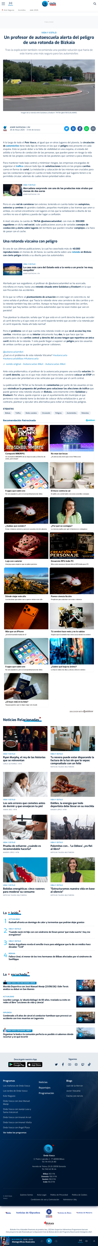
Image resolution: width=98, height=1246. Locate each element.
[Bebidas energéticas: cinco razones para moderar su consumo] (25, 869)
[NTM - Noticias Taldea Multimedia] (49, 1213)
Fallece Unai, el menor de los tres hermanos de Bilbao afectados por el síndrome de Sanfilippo (50, 958)
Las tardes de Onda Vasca (15, 1091)
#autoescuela (60, 355)
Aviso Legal (41, 1195)
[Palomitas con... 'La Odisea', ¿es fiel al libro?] (73, 827)
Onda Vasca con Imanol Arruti (17, 1117)
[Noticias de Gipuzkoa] (28, 1213)
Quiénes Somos (26, 1195)
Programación (46, 1093)
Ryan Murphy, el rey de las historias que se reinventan (24, 759)
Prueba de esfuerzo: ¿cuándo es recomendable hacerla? (22, 847)
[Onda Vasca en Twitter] (56, 1064)
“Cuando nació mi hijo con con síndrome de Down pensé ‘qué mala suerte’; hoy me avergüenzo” (49, 933)
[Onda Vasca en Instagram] (76, 1064)
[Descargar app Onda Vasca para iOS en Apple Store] (34, 1064)
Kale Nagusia (9, 1096)
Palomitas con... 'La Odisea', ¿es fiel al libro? (71, 847)
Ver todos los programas (14, 1132)
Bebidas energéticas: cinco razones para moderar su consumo (24, 890)
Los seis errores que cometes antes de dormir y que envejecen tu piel (24, 804)
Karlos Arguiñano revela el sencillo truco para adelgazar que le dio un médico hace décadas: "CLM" (50, 945)
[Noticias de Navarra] (84, 1213)
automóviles (12, 145)
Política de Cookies (79, 1195)
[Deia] (8, 1213)
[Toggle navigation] (3, 4)
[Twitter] (66, 128)
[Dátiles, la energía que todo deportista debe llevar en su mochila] (73, 784)
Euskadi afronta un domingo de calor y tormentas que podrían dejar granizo (46, 922)
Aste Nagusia (9, 10)
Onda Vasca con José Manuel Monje (16, 1102)
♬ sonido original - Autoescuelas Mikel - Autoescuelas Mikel (34, 364)
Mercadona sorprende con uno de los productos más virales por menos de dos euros (58, 190)
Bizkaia (12, 953)
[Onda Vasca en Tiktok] (89, 1064)
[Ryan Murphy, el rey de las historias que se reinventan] (25, 738)
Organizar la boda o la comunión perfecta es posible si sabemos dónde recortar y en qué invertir (38, 1035)
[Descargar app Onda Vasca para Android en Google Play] (17, 1064)
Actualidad (14, 919)
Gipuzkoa (7, 1012)
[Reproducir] (80, 987)
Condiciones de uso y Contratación (45, 1199)
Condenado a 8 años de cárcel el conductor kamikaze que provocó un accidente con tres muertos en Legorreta (37, 1017)
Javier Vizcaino (73, 1091)
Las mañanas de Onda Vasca (16, 1085)
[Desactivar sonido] (86, 1241)
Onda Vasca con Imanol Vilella (17, 1122)
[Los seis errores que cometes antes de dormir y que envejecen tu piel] (25, 784)
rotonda (76, 252)
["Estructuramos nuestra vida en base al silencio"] (73, 869)
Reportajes (44, 1087)
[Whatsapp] (86, 128)
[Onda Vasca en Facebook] (63, 1064)
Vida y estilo (29, 185)
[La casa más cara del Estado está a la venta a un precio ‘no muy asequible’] (12, 269)
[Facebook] (79, 128)
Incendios (22, 10)
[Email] (93, 128)
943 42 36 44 (50, 1169)
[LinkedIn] (73, 128)
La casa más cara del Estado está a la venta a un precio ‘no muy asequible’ (58, 269)
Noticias (43, 1082)
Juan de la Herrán (74, 1085)
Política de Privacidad (59, 1195)
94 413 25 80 (50, 1162)
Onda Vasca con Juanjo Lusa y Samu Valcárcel (17, 1111)
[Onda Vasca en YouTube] (69, 1064)
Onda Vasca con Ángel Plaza (16, 1127)
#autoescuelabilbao (13, 358)
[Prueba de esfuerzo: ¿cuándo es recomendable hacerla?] (25, 827)
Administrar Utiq (70, 1199)
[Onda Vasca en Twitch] (83, 1064)
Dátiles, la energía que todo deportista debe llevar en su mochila (72, 804)
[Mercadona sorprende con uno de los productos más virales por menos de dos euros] (12, 190)
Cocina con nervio (74, 1096)
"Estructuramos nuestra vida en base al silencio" (73, 890)
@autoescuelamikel (13, 351)
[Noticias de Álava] (64, 1213)
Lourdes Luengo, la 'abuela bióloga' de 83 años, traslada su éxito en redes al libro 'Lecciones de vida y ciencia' (36, 1001)
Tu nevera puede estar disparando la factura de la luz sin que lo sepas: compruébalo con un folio (72, 760)
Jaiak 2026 (34, 10)
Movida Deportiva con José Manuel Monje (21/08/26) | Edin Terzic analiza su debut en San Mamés (36, 988)
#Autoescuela (31, 358)
